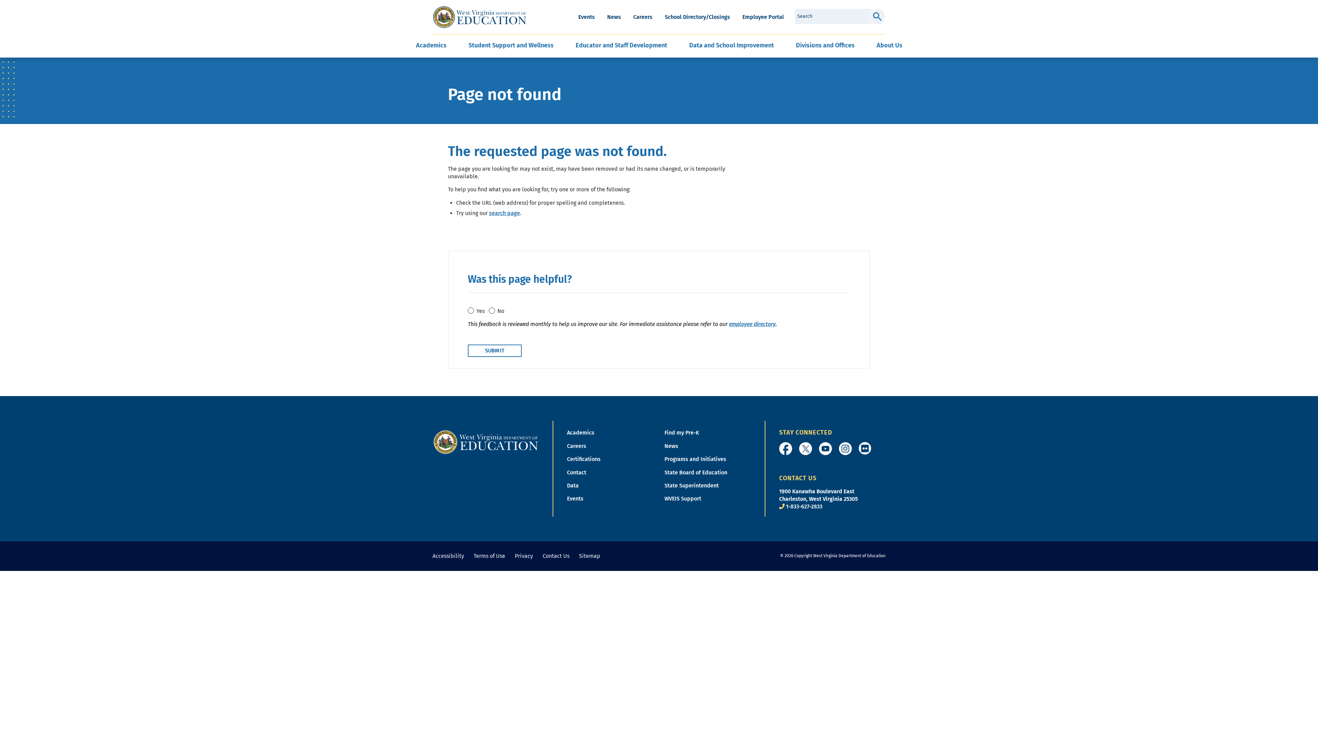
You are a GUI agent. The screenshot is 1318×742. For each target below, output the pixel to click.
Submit (877, 16)
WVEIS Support (682, 498)
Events (586, 17)
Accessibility (448, 556)
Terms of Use (489, 556)
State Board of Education (695, 472)
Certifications (584, 459)
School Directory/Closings (697, 17)
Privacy (524, 556)
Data (573, 485)
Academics (580, 432)
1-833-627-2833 (804, 506)
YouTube (825, 448)
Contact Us (556, 556)
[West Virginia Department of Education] (479, 17)
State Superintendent (691, 485)
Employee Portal (763, 17)
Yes (480, 311)
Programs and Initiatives (695, 459)
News (614, 17)
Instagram (845, 448)
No (500, 311)
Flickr (865, 448)
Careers (642, 17)
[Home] (485, 442)
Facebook (785, 448)
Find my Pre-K (681, 432)
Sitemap (589, 556)
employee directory (752, 324)
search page (504, 213)
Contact (576, 472)
